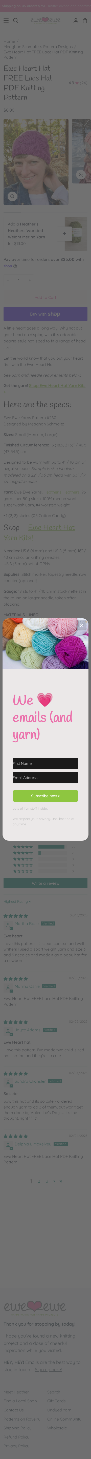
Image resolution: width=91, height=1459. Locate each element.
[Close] (81, 625)
